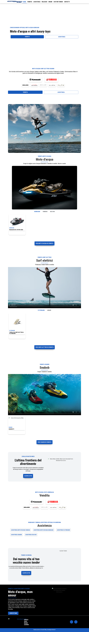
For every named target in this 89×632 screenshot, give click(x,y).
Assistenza (36, 2)
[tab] (37, 211)
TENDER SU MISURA (26, 555)
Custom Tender (58, 2)
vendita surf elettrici (44, 257)
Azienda (26, 624)
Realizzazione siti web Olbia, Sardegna (43, 629)
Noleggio (44, 2)
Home (24, 2)
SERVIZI (26, 620)
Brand (50, 2)
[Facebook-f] (71, 622)
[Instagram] (75, 622)
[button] (9, 128)
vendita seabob (44, 364)
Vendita (29, 2)
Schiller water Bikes (28, 456)
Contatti (67, 2)
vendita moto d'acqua (44, 156)
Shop (25, 621)
